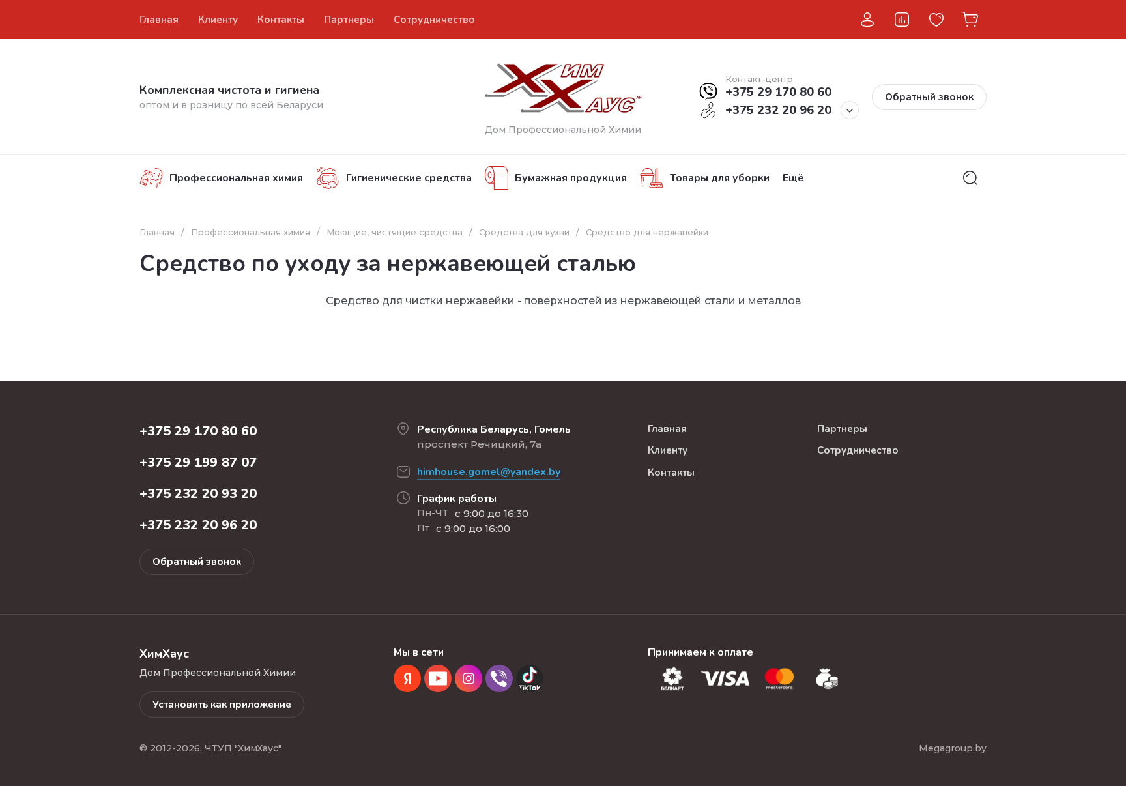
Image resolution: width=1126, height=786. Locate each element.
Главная (157, 232)
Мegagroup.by (953, 748)
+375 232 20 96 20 (778, 110)
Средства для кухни (524, 232)
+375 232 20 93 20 (198, 493)
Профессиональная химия (250, 232)
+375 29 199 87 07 (198, 462)
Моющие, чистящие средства (394, 232)
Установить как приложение (221, 704)
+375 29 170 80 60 (778, 92)
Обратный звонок (929, 97)
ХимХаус (714, 19)
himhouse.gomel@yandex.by (488, 472)
